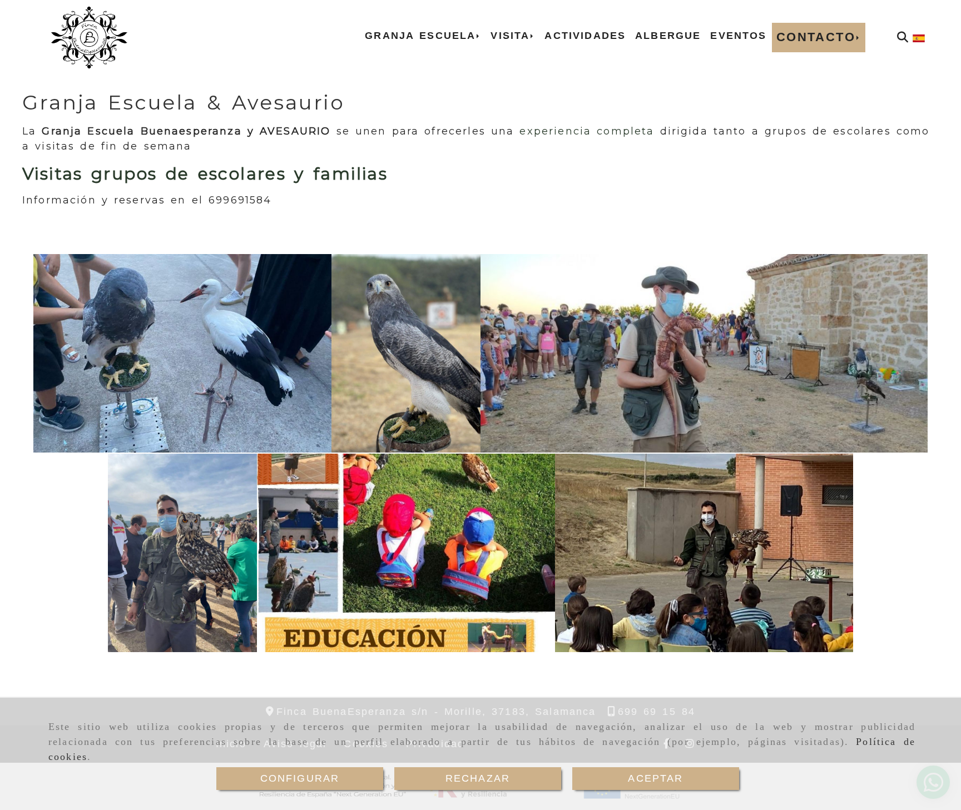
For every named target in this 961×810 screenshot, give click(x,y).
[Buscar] (902, 37)
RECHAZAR (477, 778)
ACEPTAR (655, 778)
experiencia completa (586, 131)
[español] (919, 37)
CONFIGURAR (300, 778)
